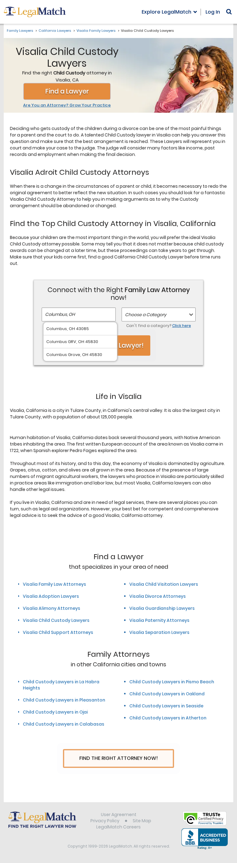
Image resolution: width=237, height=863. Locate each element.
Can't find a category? (158, 325)
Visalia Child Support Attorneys (58, 632)
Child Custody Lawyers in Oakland (167, 694)
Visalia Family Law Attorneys (54, 584)
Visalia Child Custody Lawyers (56, 620)
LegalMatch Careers (118, 827)
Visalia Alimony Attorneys (51, 608)
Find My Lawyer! (118, 345)
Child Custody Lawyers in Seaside (166, 706)
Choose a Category (145, 315)
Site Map (142, 821)
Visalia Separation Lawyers (159, 632)
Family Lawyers (20, 30)
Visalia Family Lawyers (96, 30)
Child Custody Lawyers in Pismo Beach (171, 682)
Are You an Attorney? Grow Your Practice (67, 105)
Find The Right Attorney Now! (118, 758)
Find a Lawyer (67, 91)
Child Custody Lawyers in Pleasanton (64, 700)
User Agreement (118, 814)
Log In (213, 11)
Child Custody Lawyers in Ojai (55, 712)
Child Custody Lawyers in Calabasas (63, 724)
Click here (181, 325)
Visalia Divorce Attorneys (157, 596)
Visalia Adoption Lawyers (51, 596)
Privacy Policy (104, 821)
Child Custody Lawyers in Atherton (167, 718)
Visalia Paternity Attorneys (159, 620)
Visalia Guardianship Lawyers (162, 608)
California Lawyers (55, 30)
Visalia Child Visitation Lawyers (163, 584)
